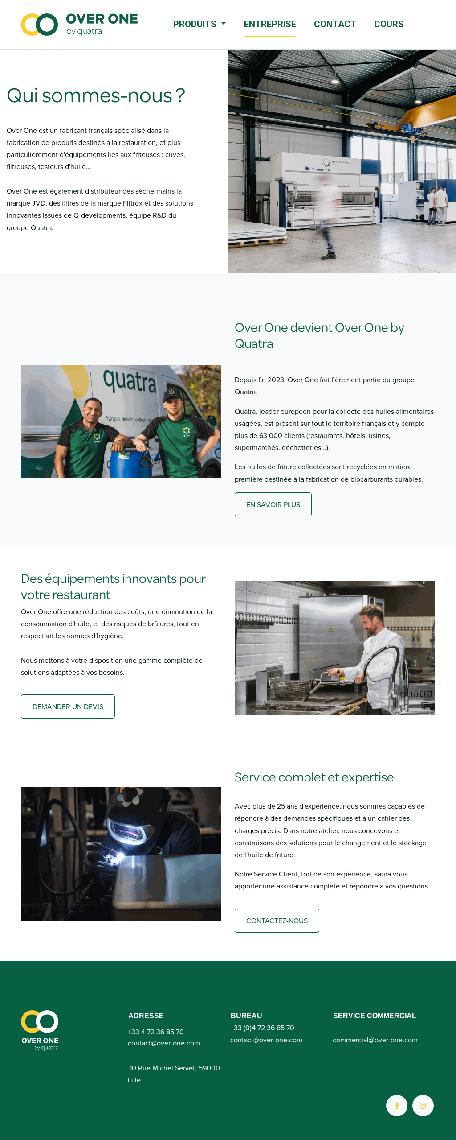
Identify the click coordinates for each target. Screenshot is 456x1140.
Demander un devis (68, 706)
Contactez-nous (277, 920)
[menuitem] (199, 24)
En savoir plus (273, 504)
